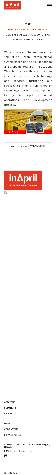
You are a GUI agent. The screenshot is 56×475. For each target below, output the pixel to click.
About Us (9, 402)
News (7, 423)
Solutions (10, 407)
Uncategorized (39, 29)
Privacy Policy (12, 434)
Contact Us (11, 429)
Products (10, 413)
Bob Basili (39, 146)
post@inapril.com (23, 451)
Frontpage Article (18, 29)
